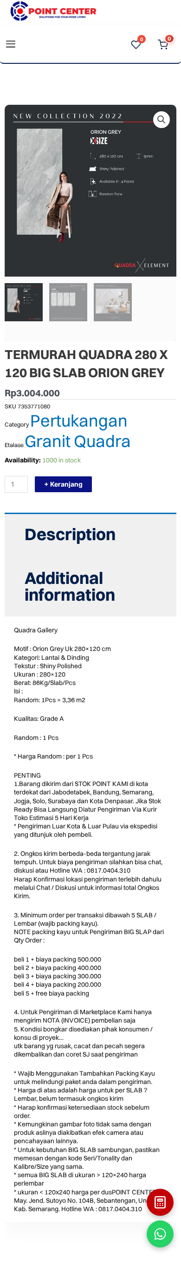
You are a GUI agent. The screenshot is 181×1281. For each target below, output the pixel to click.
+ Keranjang (63, 484)
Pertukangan (79, 420)
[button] (161, 119)
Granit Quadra (78, 441)
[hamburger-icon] (10, 45)
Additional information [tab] (70, 586)
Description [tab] (70, 534)
